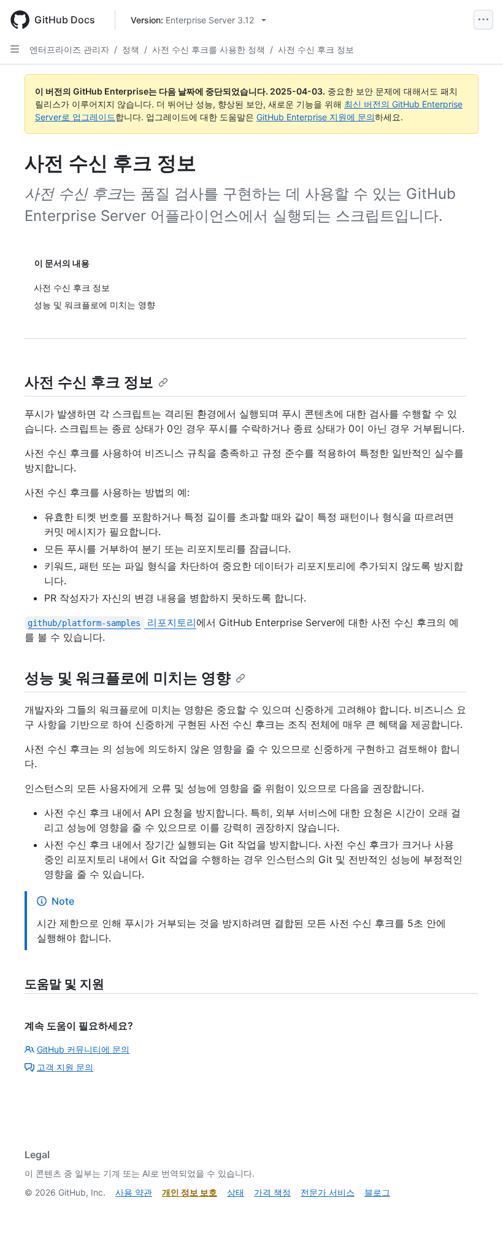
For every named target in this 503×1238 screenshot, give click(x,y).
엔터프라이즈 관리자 (69, 49)
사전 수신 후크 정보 (316, 49)
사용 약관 (133, 1192)
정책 (130, 49)
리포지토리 (112, 622)
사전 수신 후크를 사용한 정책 (208, 49)
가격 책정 (272, 1192)
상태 (235, 1192)
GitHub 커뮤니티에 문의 (83, 1049)
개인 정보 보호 (189, 1192)
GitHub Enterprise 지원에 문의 (315, 117)
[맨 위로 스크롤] (476, 1211)
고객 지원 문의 (65, 1067)
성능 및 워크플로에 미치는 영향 (128, 678)
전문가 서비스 (328, 1192)
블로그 (377, 1192)
